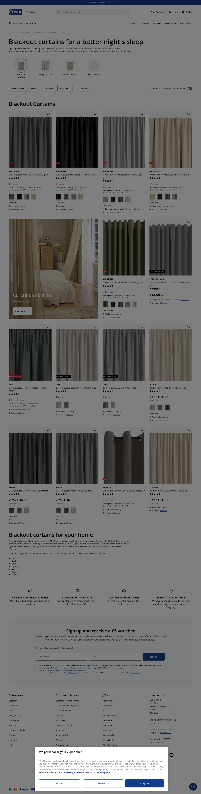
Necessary (103, 783)
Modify (59, 783)
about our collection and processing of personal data (64, 772)
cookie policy (103, 772)
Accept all (144, 783)
